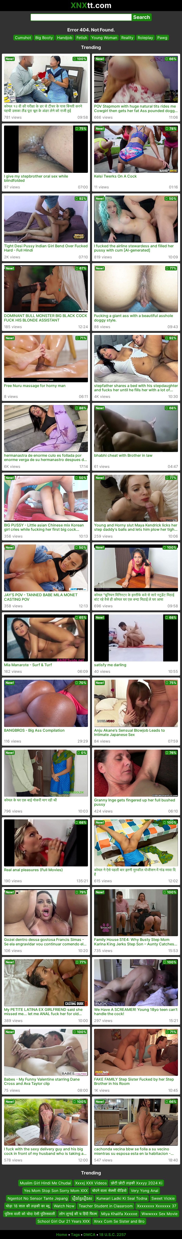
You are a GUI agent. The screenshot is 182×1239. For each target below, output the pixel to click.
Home (61, 1234)
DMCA (89, 1234)
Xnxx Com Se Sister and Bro (119, 1221)
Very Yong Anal (144, 1190)
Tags (75, 1234)
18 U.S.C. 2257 (112, 1234)
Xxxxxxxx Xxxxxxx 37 (156, 1206)
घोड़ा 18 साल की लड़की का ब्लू (28, 1206)
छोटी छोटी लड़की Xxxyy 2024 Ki (136, 1183)
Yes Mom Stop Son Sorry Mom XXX (56, 1190)
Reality (127, 37)
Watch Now (64, 1206)
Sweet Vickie (163, 1198)
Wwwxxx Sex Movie (159, 1213)
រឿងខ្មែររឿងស (82, 1198)
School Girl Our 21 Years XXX (63, 1221)
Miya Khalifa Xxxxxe (119, 1213)
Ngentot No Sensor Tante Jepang (38, 1198)
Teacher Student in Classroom (106, 1206)
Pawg (162, 37)
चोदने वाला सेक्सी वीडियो (109, 1190)
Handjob (64, 37)
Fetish (82, 37)
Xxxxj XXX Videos (91, 1183)
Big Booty (44, 37)
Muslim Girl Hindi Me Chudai (45, 1183)
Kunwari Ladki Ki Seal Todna (121, 1198)
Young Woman (104, 37)
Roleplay (145, 37)
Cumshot (23, 37)
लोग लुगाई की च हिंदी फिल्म (78, 1213)
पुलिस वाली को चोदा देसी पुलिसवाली (30, 1213)
